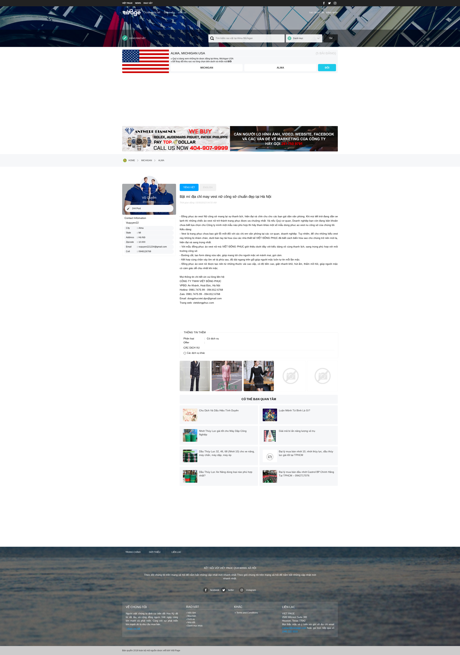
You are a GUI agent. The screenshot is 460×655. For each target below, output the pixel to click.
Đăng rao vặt (137, 38)
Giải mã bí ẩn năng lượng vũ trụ (297, 430)
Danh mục (298, 38)
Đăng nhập (332, 13)
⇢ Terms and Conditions (246, 612)
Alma (280, 67)
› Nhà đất (190, 622)
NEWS (138, 3)
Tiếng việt (189, 187)
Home (131, 160)
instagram (251, 590)
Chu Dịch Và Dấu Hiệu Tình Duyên (219, 410)
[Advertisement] (230, 101)
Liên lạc (182, 13)
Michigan (206, 67)
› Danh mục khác (194, 625)
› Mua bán (191, 616)
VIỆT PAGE (127, 3)
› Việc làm (191, 612)
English (208, 187)
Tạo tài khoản (316, 13)
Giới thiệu (169, 13)
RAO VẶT (148, 3)
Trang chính (133, 552)
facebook (214, 590)
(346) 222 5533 (290, 631)
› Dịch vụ (190, 619)
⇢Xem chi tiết (133, 628)
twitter (231, 590)
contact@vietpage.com (294, 628)
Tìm (330, 38)
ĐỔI (327, 67)
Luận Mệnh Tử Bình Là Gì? (294, 410)
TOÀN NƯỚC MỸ (152, 13)
